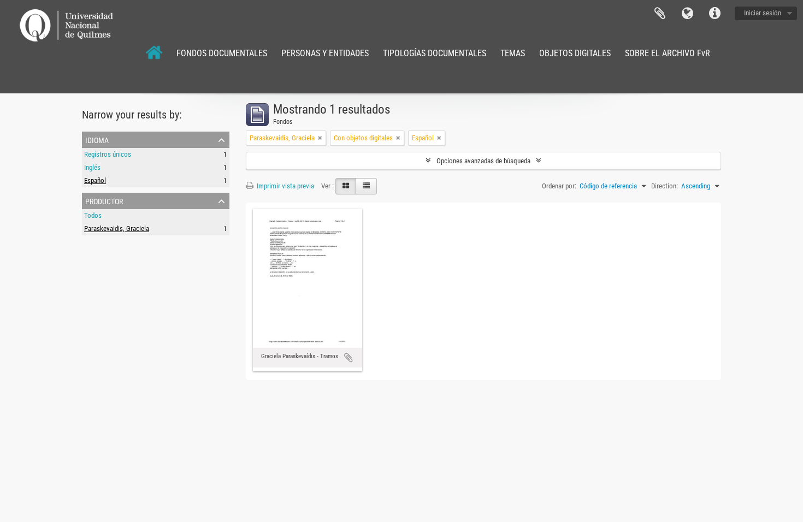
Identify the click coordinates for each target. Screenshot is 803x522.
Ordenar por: (559, 186)
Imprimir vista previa (284, 186)
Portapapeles (660, 13)
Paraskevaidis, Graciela (116, 228)
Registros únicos (107, 154)
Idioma (687, 13)
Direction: (664, 186)
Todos (93, 215)
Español (95, 180)
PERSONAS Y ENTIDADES (325, 53)
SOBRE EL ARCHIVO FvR (667, 53)
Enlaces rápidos (714, 13)
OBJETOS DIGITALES (575, 53)
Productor (104, 200)
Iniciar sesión (762, 13)
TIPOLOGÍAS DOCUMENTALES (434, 53)
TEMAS (512, 53)
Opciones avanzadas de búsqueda (483, 161)
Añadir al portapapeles (348, 357)
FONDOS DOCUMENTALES (221, 53)
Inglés (92, 167)
